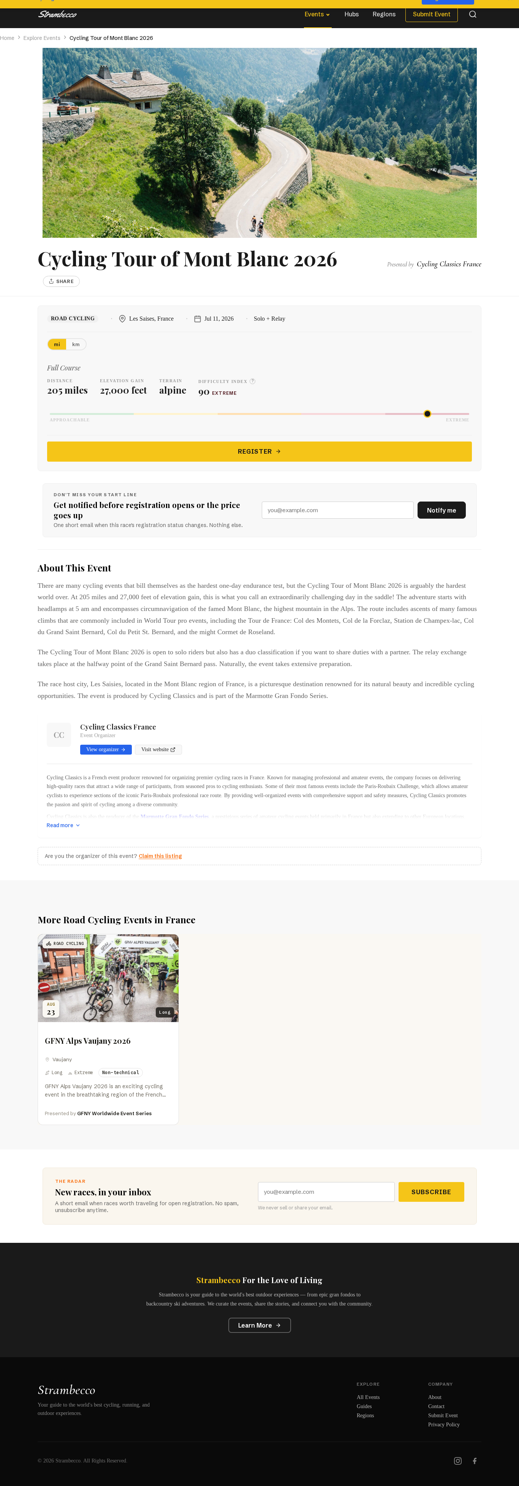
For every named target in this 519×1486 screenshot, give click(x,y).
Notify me (441, 510)
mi (57, 344)
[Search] (472, 14)
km (76, 344)
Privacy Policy (444, 1424)
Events (314, 14)
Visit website (155, 749)
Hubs (352, 14)
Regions (384, 14)
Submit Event (432, 14)
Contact (436, 1406)
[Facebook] (474, 1461)
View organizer (102, 749)
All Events (368, 1397)
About (434, 1397)
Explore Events (42, 38)
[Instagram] (458, 1461)
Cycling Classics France (118, 726)
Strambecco (66, 1390)
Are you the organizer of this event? (113, 856)
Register (255, 451)
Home (7, 38)
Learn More (255, 1325)
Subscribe (431, 1192)
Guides (364, 1406)
